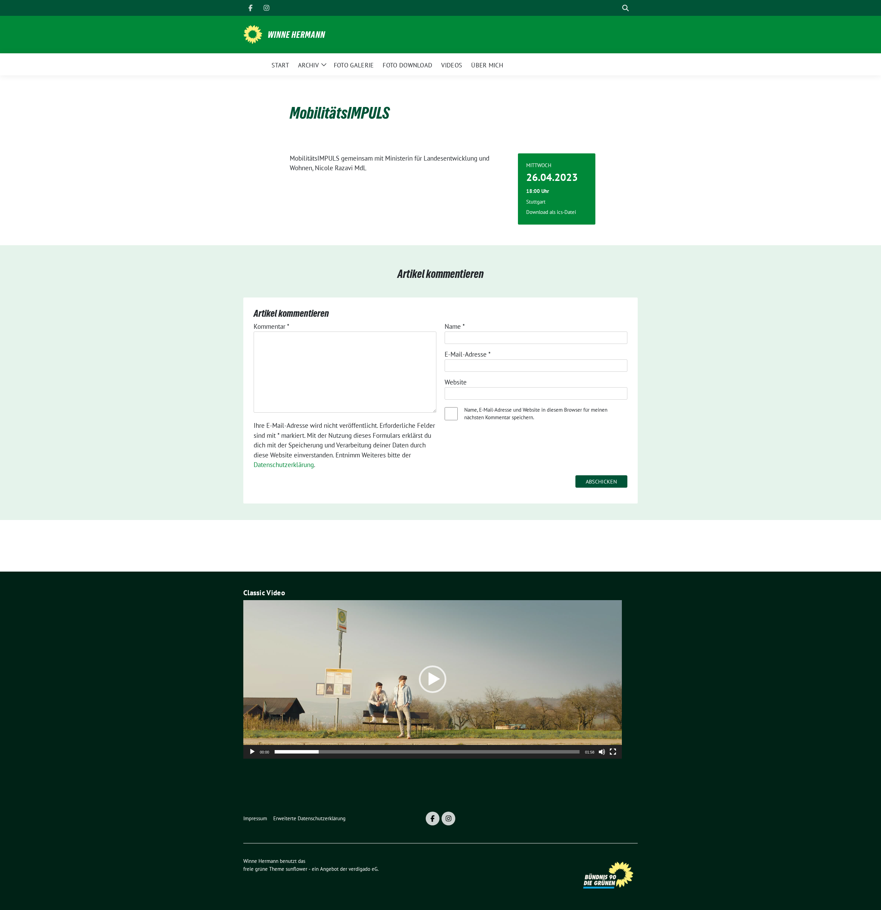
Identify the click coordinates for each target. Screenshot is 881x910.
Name (455, 326)
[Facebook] (250, 8)
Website (456, 382)
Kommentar (271, 326)
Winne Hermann (296, 35)
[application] (432, 679)
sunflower (296, 869)
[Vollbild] (612, 751)
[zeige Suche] (625, 8)
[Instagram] (266, 8)
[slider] (427, 752)
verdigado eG (363, 869)
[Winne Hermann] (252, 34)
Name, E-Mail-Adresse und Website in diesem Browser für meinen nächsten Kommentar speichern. (535, 414)
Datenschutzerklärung (284, 465)
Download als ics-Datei (551, 212)
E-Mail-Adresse (468, 354)
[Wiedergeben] (252, 751)
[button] (432, 679)
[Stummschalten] (601, 751)
